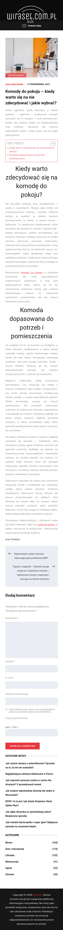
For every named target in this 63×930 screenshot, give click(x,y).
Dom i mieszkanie (14, 84)
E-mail (9, 677)
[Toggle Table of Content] (51, 143)
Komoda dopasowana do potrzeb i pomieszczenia (27, 156)
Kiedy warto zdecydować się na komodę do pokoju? (31, 149)
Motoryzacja (11, 861)
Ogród (8, 868)
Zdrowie (9, 874)
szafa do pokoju (46, 524)
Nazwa (10, 661)
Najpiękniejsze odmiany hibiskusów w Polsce (29, 774)
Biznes (8, 842)
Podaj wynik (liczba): (16, 718)
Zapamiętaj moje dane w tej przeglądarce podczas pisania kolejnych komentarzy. (32, 710)
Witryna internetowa (16, 693)
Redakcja (15, 539)
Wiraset (37, 894)
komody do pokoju (31, 272)
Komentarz (12, 617)
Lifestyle (10, 855)
